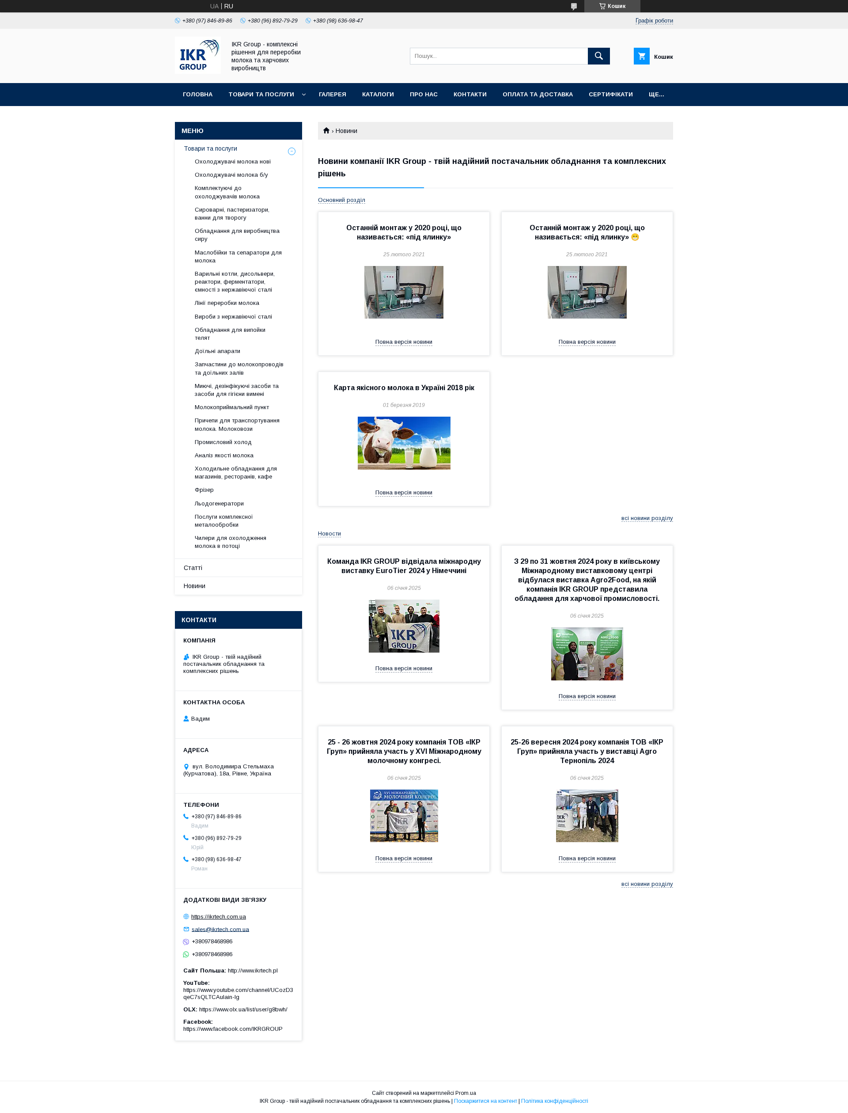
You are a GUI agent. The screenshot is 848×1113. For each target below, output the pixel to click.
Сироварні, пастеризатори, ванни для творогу (232, 213)
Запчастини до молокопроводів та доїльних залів (239, 368)
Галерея (332, 94)
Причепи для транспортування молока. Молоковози (237, 424)
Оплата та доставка (538, 94)
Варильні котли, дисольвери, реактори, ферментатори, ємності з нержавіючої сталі (235, 281)
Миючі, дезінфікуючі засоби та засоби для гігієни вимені (237, 390)
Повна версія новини (403, 341)
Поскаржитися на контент (485, 1101)
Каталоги (378, 94)
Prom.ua (465, 1093)
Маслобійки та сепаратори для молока (238, 256)
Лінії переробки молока (227, 303)
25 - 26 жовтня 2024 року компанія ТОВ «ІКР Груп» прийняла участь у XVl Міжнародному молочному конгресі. (404, 751)
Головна (197, 94)
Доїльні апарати (217, 351)
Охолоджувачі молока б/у (231, 174)
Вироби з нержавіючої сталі (233, 316)
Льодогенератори (219, 503)
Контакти (470, 94)
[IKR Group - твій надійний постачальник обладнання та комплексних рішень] (198, 71)
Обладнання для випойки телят (230, 334)
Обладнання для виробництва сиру (237, 235)
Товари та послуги (261, 94)
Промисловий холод (223, 442)
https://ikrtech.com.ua (218, 916)
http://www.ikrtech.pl (253, 970)
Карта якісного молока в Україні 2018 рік (404, 387)
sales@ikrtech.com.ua (220, 929)
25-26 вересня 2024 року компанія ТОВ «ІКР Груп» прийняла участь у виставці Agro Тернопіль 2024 (587, 751)
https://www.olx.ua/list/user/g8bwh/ (243, 1009)
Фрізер (204, 489)
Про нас (424, 94)
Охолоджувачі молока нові (233, 161)
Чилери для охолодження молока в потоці (230, 542)
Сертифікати (611, 94)
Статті (193, 567)
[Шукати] (599, 56)
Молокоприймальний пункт (232, 407)
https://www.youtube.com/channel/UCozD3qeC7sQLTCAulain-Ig (238, 993)
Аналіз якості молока (224, 455)
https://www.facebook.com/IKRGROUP (233, 1029)
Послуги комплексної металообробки (224, 520)
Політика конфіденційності (554, 1101)
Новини (194, 585)
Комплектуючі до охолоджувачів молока (227, 192)
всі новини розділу (647, 518)
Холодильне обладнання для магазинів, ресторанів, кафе (236, 472)
